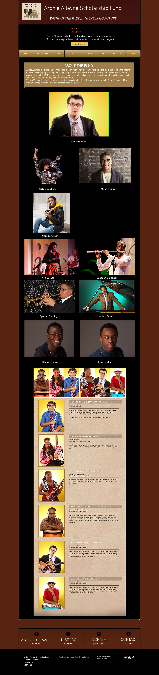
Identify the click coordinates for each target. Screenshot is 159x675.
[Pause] (52, 133)
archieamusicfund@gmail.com (76, 657)
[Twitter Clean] (125, 657)
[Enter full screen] (105, 133)
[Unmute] (56, 133)
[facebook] (133, 657)
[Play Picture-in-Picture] (101, 133)
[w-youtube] (129, 657)
